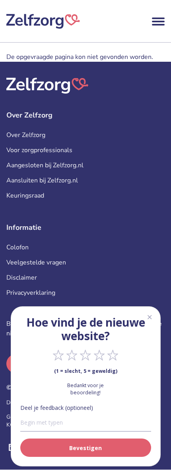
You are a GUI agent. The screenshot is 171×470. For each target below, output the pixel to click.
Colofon (17, 247)
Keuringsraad (25, 195)
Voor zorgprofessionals (39, 150)
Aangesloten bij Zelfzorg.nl (45, 165)
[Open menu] (158, 21)
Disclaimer (21, 277)
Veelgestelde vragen (36, 262)
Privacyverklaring (30, 292)
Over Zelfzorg (25, 135)
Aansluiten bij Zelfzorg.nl (42, 180)
